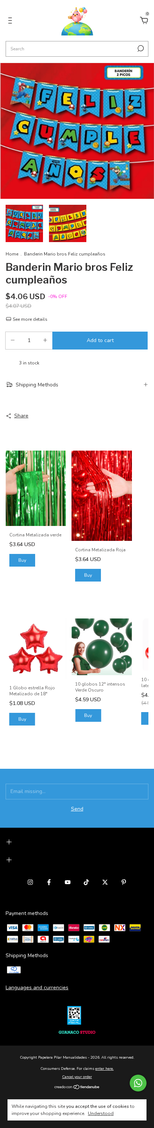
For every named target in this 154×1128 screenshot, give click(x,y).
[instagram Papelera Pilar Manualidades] (30, 882)
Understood (101, 1113)
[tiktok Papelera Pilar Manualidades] (86, 882)
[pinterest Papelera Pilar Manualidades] (124, 882)
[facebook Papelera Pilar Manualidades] (49, 882)
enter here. (104, 1068)
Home (12, 254)
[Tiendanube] (77, 1087)
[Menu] (11, 21)
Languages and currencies (37, 987)
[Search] (140, 48)
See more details (29, 319)
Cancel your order (77, 1077)
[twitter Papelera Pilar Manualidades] (105, 882)
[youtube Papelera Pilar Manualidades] (68, 882)
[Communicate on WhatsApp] (138, 1083)
